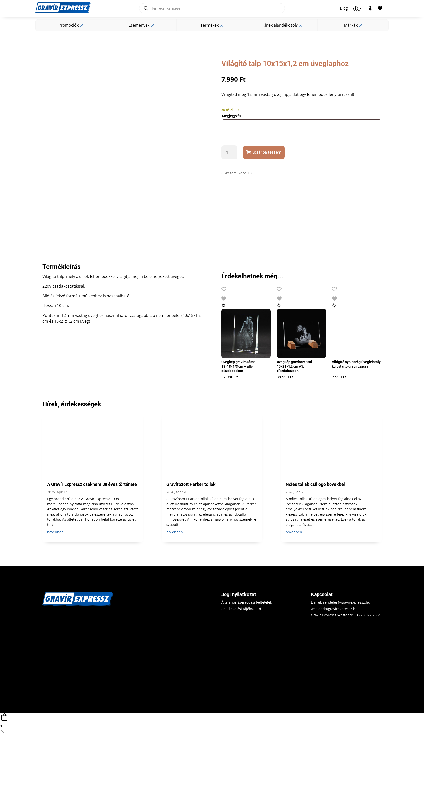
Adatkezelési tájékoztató (241, 608)
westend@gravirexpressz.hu (334, 608)
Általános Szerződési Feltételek (246, 602)
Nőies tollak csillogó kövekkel (315, 484)
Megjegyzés (231, 115)
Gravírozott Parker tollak (191, 484)
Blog (344, 8)
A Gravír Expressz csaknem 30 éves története (92, 484)
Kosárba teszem (266, 152)
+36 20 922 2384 (367, 615)
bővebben (55, 532)
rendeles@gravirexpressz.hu (346, 602)
